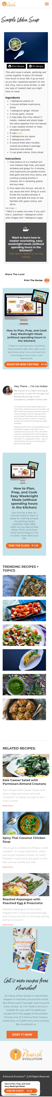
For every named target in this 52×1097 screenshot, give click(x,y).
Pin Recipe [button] (37, 66)
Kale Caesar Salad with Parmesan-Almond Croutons (24, 782)
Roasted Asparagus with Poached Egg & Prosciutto (23, 901)
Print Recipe (17, 66)
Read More (8, 805)
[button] (47, 4)
